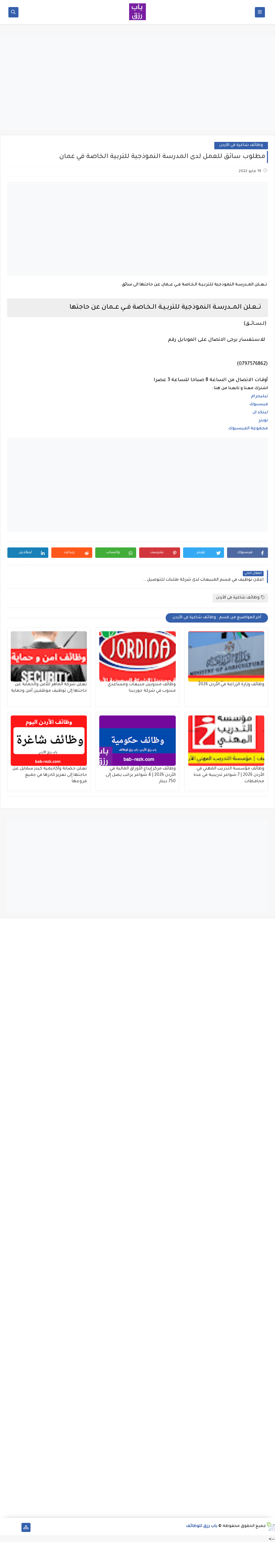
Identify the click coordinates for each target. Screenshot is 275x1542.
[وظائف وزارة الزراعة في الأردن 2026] (226, 656)
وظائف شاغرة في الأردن (241, 145)
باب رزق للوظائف (201, 1526)
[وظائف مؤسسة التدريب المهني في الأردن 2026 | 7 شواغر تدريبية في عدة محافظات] (226, 740)
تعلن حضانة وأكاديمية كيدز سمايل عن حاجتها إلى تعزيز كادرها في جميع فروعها (49, 775)
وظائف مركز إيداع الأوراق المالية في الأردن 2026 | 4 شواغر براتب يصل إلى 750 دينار (141, 775)
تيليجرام (259, 396)
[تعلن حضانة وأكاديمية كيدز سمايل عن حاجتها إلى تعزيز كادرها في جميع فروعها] (49, 740)
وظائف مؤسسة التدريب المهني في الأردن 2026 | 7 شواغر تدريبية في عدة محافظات (229, 775)
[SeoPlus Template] (270, 1526)
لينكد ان (260, 412)
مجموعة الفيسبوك (248, 428)
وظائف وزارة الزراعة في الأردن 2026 (231, 684)
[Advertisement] (137, 83)
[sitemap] (26, 1527)
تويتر (263, 420)
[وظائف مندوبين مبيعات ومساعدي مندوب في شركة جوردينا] (137, 656)
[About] (15, 1527)
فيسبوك (258, 404)
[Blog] (4, 1527)
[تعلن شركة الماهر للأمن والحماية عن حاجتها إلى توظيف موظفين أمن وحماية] (49, 656)
